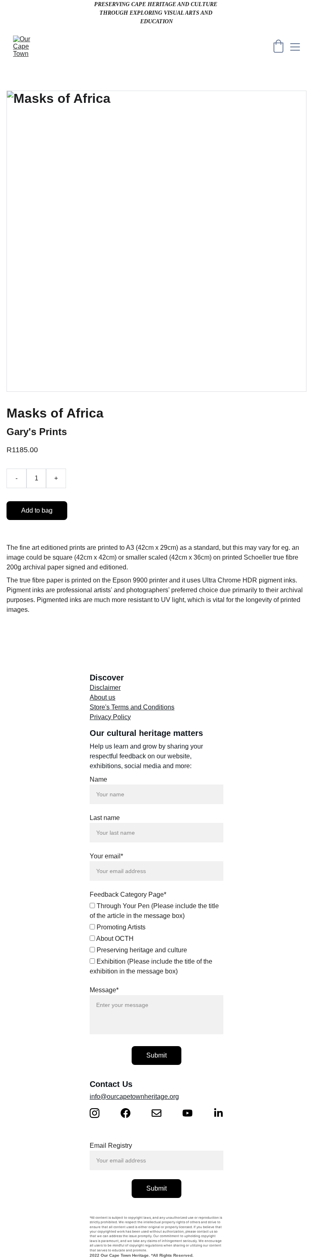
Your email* (106, 856)
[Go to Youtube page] (192, 1113)
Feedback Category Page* (128, 894)
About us (102, 697)
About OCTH (114, 938)
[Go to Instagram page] (99, 1113)
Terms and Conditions (142, 707)
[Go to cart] (278, 47)
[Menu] (295, 47)
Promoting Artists (120, 927)
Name (98, 779)
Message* (104, 990)
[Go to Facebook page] (130, 1113)
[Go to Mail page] (161, 1113)
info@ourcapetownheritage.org (134, 1096)
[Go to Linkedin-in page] (218, 1113)
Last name (105, 817)
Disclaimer (105, 687)
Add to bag (37, 510)
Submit (156, 1055)
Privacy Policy (110, 716)
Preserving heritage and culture (141, 950)
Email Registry (111, 1145)
